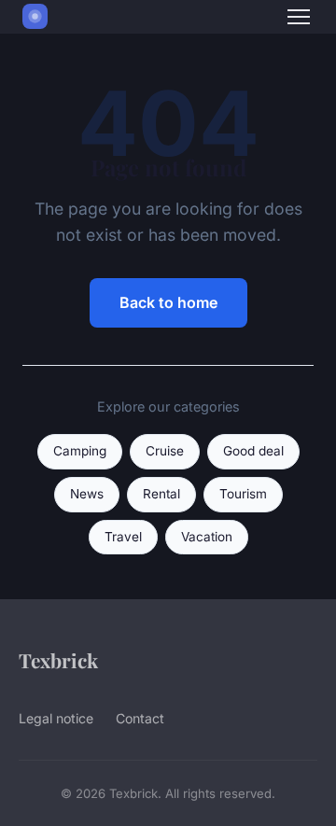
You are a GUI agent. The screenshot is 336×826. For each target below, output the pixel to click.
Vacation (206, 536)
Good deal (253, 450)
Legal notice (56, 718)
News (87, 493)
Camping (79, 450)
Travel (123, 536)
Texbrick (58, 660)
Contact (140, 718)
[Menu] (298, 17)
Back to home (168, 302)
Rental (161, 493)
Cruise (165, 450)
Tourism (243, 493)
